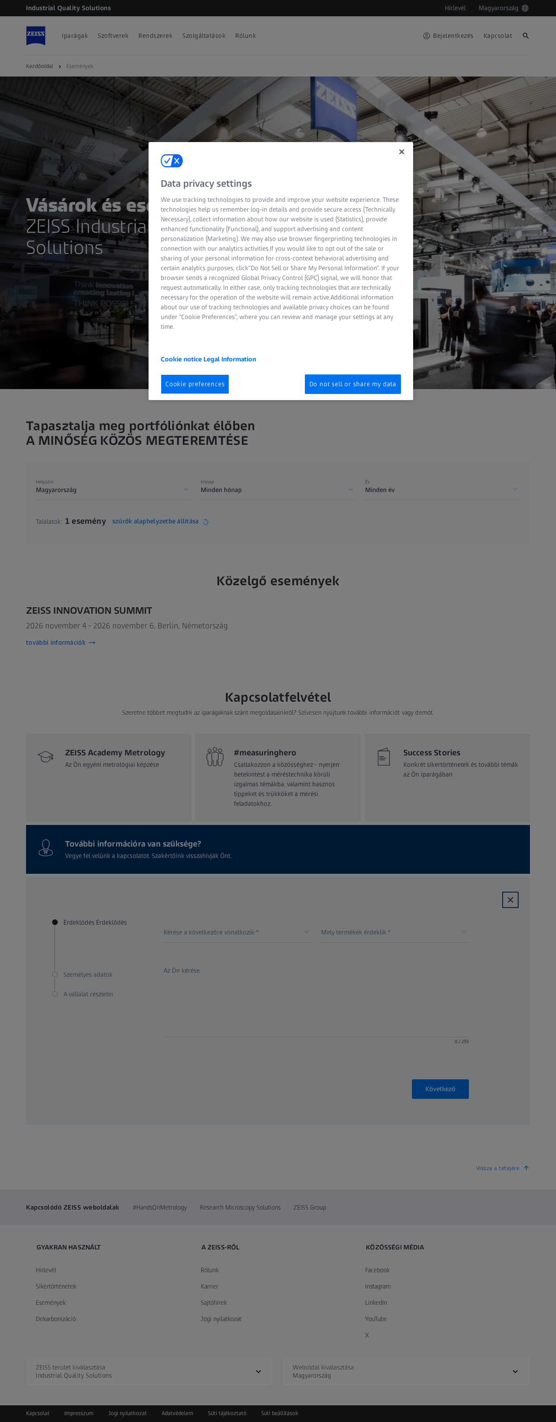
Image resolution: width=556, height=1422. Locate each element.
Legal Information (230, 359)
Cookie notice (182, 359)
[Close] (402, 152)
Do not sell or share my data (352, 384)
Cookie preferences (195, 384)
